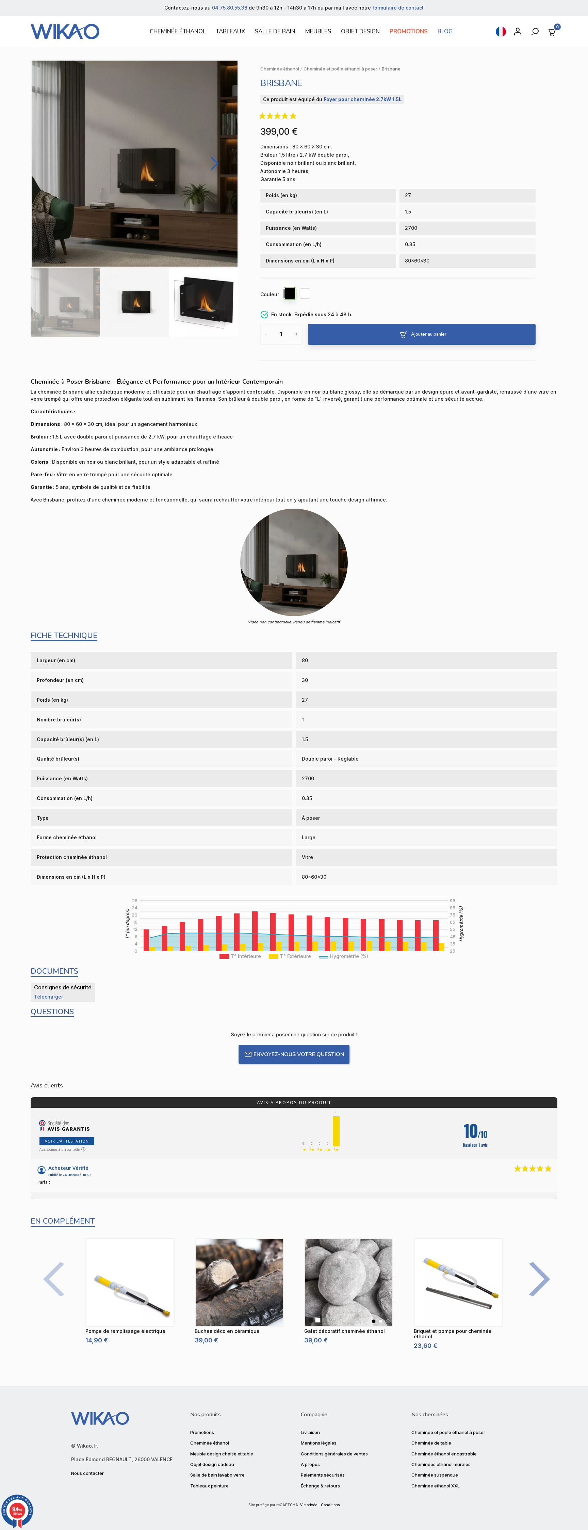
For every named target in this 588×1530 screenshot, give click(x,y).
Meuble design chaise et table (221, 1453)
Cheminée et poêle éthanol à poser (448, 1432)
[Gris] (388, 1321)
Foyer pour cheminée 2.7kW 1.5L (363, 99)
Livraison (310, 1432)
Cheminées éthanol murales (441, 1464)
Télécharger (48, 997)
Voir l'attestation (67, 1141)
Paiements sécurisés (323, 1475)
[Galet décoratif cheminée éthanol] (348, 1282)
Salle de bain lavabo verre (217, 1475)
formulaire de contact (398, 8)
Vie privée (308, 1505)
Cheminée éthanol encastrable (444, 1453)
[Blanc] (305, 294)
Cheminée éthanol (209, 1443)
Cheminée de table (431, 1443)
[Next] (212, 164)
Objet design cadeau (212, 1464)
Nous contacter (87, 1473)
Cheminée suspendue (434, 1475)
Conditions (330, 1505)
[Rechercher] (535, 31)
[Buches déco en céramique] (239, 1282)
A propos (310, 1464)
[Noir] (290, 294)
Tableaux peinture (209, 1485)
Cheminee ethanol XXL (435, 1485)
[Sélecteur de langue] (501, 32)
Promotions (202, 1432)
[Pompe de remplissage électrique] (130, 1282)
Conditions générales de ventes (334, 1453)
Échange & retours (320, 1485)
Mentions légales (319, 1443)
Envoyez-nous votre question (299, 1054)
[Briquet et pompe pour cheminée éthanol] (458, 1282)
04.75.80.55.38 (229, 8)
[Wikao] (81, 31)
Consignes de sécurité (63, 987)
